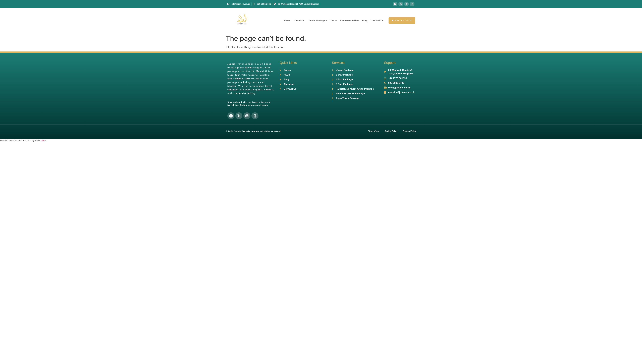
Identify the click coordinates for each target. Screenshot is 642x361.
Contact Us (377, 20)
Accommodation (349, 20)
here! (43, 140)
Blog (364, 20)
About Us (299, 20)
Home (287, 20)
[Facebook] (395, 4)
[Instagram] (412, 4)
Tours (333, 20)
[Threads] (406, 4)
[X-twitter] (400, 4)
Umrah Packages (317, 20)
